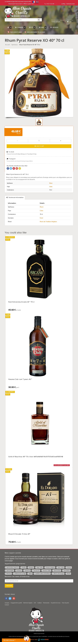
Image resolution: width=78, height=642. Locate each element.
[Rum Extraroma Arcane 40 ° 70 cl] (39, 274)
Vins (10, 27)
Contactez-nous (70, 3)
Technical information (15, 197)
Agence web (33, 639)
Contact (7, 605)
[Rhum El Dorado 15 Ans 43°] (39, 506)
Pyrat (41, 218)
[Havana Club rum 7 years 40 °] (39, 351)
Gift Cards (57, 3)
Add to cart (40, 146)
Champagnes (21, 27)
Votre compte (58, 21)
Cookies (39, 603)
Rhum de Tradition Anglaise (48, 221)
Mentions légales (27, 603)
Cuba (50, 186)
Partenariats (46, 603)
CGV (35, 603)
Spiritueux (15, 45)
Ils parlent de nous (55, 603)
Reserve (55, 27)
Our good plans (15, 32)
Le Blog (63, 3)
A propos (7, 603)
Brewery (43, 27)
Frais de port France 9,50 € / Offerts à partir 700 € (21, 3)
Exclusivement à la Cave (35, 32)
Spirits (33, 27)
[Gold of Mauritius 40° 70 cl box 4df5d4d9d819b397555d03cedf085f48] (39, 428)
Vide (70, 21)
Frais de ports (65, 603)
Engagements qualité (16, 603)
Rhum (50, 183)
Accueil (7, 45)
